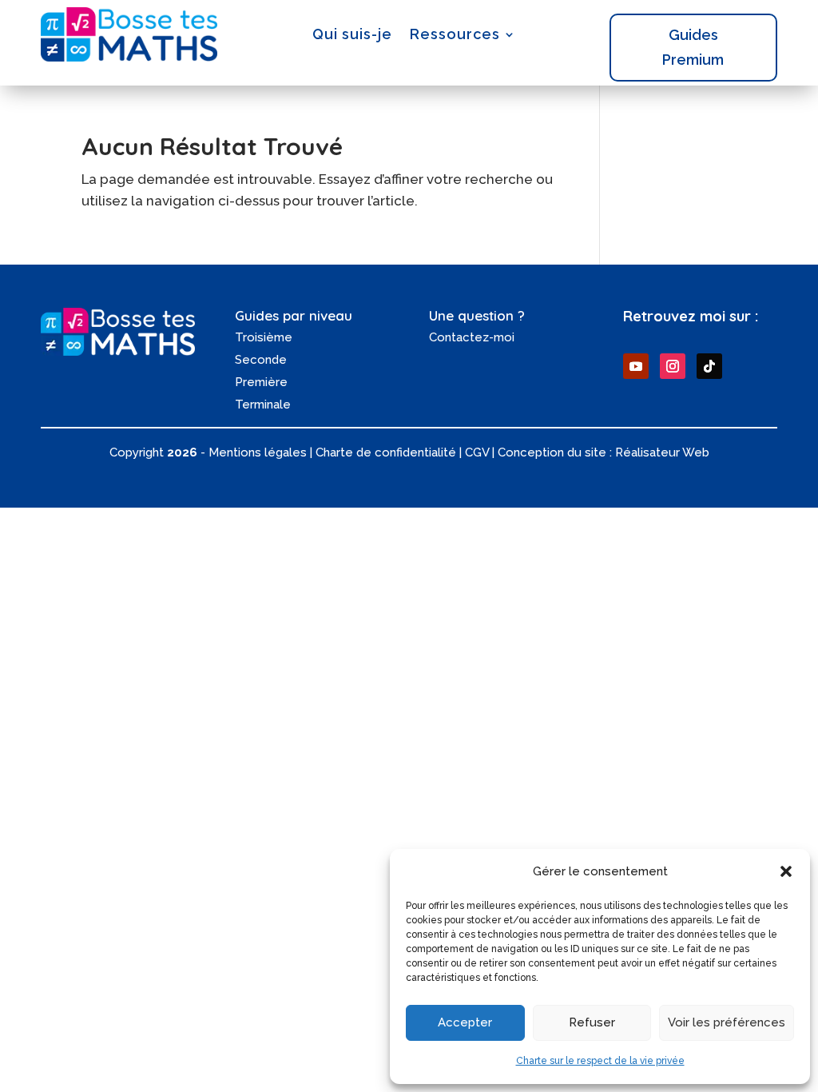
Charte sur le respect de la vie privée (600, 1060)
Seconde (261, 360)
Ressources (455, 34)
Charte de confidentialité (386, 452)
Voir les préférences (726, 1022)
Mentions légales (257, 452)
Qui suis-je (352, 34)
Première (261, 382)
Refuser (592, 1022)
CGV (477, 452)
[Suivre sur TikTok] (709, 366)
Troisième (263, 337)
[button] (786, 871)
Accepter (465, 1022)
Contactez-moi (471, 337)
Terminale (263, 404)
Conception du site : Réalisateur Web (603, 452)
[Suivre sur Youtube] (636, 366)
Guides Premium (693, 47)
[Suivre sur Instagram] (672, 366)
